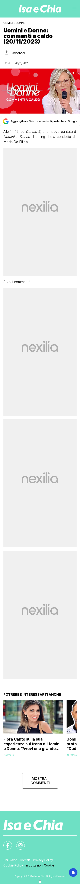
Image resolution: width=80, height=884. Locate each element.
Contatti (25, 860)
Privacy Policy (43, 860)
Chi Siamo (10, 860)
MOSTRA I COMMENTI (40, 780)
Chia (6, 63)
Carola (8, 755)
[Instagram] (18, 843)
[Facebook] (5, 843)
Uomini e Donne (14, 23)
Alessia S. (73, 755)
